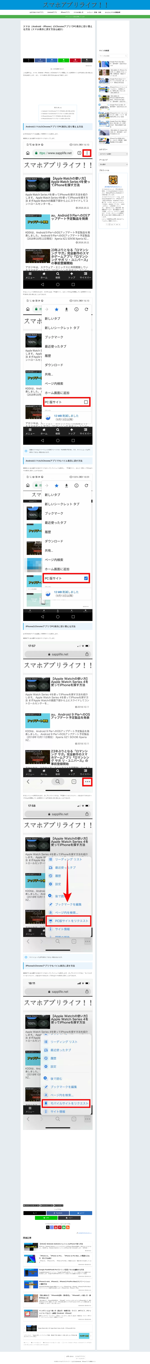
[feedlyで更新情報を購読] (64, 1227)
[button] (87, 60)
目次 (55, 107)
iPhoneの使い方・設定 (47, 1205)
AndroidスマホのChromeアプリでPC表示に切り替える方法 (58, 111)
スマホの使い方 (59, 1205)
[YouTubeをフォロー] (56, 1227)
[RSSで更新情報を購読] (68, 1227)
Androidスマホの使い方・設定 (32, 1205)
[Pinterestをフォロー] (60, 1227)
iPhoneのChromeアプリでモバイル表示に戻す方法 (56, 118)
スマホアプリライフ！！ (113, 187)
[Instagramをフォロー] (52, 1227)
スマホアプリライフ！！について (80, 1357)
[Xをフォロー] (48, 1227)
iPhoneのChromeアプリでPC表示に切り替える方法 (56, 116)
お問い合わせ (70, 1356)
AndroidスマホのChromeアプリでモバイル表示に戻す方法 (58, 113)
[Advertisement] (58, 44)
